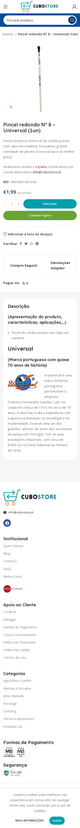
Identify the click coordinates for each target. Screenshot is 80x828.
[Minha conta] (74, 6)
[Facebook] (7, 523)
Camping (9, 711)
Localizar (9, 612)
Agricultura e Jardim (17, 680)
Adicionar (50, 204)
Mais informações (29, 820)
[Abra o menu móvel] (5, 6)
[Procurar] (72, 20)
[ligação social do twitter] (26, 244)
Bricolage (10, 703)
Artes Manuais (13, 696)
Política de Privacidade (19, 642)
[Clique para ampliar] (11, 106)
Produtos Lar (12, 726)
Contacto (10, 561)
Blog (6, 553)
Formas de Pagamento (20, 627)
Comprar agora (40, 215)
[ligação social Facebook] (20, 244)
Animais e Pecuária (17, 688)
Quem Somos (13, 546)
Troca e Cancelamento (19, 635)
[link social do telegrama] (37, 244)
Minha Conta (12, 576)
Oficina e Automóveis (18, 719)
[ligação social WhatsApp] (31, 244)
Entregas (9, 619)
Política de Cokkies (16, 650)
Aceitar (57, 820)
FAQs (7, 569)
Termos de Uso (14, 657)
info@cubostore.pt (47, 172)
